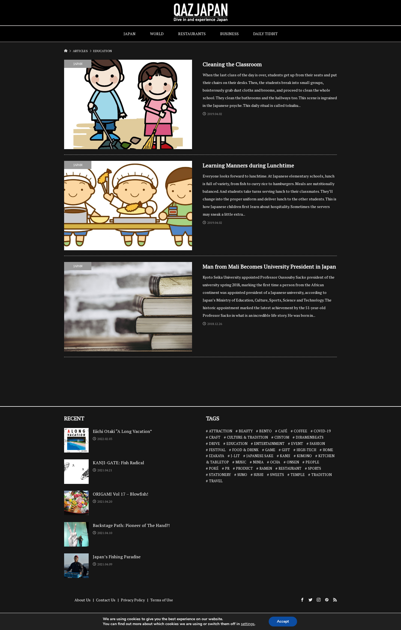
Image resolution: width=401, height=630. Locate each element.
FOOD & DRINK (245, 449)
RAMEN (265, 468)
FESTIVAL (217, 449)
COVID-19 (322, 431)
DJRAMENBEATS (310, 437)
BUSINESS (229, 33)
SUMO (242, 474)
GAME (270, 449)
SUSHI (259, 474)
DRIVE (214, 443)
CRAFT (214, 437)
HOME (328, 449)
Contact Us (105, 599)
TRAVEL (216, 480)
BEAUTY (246, 431)
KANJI (285, 455)
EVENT (297, 443)
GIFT (286, 449)
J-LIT (235, 455)
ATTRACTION (220, 431)
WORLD (157, 33)
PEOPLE (312, 462)
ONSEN (293, 462)
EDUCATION (236, 443)
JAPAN (130, 33)
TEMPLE (298, 474)
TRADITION (321, 474)
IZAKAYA (216, 455)
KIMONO (304, 455)
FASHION (317, 443)
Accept (283, 621)
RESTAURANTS (192, 33)
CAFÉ (282, 431)
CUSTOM (281, 437)
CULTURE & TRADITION (247, 437)
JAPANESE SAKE (259, 455)
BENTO (265, 431)
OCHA (275, 462)
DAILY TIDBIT (265, 33)
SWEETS (277, 474)
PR (227, 468)
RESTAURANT (290, 468)
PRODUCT (244, 468)
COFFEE (300, 431)
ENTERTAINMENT (269, 443)
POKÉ (214, 468)
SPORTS (314, 468)
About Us (82, 599)
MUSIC (240, 462)
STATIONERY (220, 474)
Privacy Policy (133, 599)
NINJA (258, 462)
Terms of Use (161, 599)
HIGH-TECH (306, 449)
